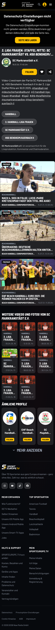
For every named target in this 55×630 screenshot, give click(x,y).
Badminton (34, 534)
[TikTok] (20, 486)
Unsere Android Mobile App (13, 526)
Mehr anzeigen (29, 450)
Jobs (4, 537)
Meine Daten (35, 568)
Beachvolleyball (36, 519)
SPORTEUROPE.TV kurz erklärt (13, 556)
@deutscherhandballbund (16, 91)
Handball (33, 514)
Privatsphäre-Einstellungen (27, 612)
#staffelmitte (43, 95)
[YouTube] (12, 486)
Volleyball (33, 529)
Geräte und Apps (10, 571)
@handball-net (40, 88)
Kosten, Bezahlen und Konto (12, 565)
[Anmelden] (45, 4)
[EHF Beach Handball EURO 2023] (27, 418)
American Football (38, 504)
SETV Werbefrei (9, 509)
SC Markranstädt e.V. (25, 60)
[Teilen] (50, 72)
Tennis (32, 509)
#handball (14, 95)
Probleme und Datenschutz (8, 584)
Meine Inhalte (35, 558)
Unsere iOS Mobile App (13, 519)
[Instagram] (5, 486)
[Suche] (39, 4)
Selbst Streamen (10, 514)
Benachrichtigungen (39, 573)
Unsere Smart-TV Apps (13, 532)
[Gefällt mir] (42, 72)
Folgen (29, 71)
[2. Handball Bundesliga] (9, 418)
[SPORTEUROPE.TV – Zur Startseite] (4, 4)
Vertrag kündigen (10, 599)
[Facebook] (27, 486)
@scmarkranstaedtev (13, 99)
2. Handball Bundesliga (9, 431)
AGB (21, 619)
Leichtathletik (36, 524)
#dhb (33, 95)
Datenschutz (7, 612)
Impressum (31, 619)
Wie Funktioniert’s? (11, 504)
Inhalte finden (8, 576)
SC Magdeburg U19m (45, 431)
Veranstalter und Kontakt (10, 592)
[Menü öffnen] (50, 4)
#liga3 (25, 95)
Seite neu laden (27, 40)
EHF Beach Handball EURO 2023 (27, 431)
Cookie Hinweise (9, 619)
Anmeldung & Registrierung (35, 580)
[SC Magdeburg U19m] (45, 418)
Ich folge (33, 563)
